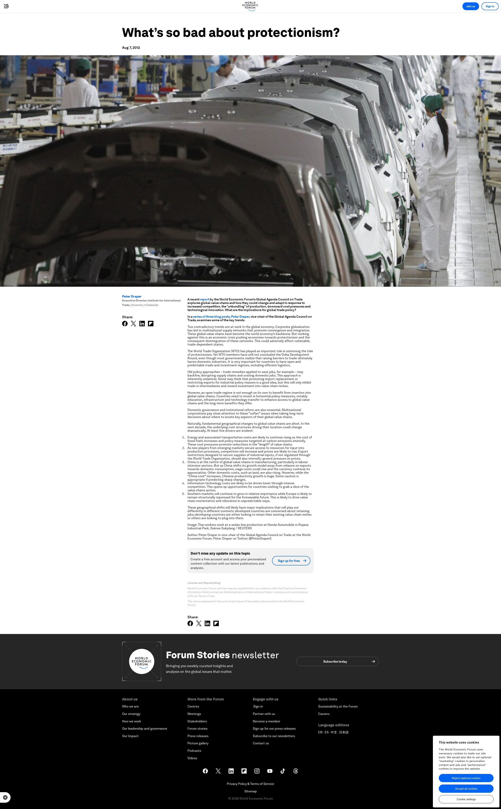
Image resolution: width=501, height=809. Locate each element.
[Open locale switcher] (5, 797)
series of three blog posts (211, 316)
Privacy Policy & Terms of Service (250, 784)
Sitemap (250, 791)
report (204, 299)
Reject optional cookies (466, 778)
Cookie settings (466, 799)
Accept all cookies (466, 788)
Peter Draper (131, 296)
